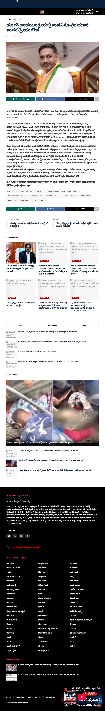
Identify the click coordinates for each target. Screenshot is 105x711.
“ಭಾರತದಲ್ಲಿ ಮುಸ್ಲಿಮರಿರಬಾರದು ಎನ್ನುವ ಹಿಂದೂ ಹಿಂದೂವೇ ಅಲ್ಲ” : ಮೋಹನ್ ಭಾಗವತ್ (51, 460)
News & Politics (13, 567)
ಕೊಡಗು (9, 624)
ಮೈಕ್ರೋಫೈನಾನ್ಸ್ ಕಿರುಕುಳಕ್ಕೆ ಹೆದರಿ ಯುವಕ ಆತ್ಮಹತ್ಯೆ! (20, 304)
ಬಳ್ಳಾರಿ (40, 611)
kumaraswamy (36, 196)
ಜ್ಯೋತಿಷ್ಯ (42, 572)
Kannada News (52, 191)
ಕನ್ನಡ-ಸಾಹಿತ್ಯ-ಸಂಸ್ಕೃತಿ (15, 611)
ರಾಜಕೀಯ (17, 19)
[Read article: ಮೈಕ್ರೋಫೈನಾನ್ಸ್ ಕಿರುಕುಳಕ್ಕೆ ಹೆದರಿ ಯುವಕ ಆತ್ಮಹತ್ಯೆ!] (21, 289)
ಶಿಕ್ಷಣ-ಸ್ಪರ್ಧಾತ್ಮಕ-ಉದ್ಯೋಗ (81, 620)
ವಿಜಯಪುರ (74, 598)
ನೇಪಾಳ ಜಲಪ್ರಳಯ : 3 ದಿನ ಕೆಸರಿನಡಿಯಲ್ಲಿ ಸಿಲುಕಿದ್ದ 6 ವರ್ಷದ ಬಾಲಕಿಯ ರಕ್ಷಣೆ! (39, 442)
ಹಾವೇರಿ (73, 637)
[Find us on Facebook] (8, 536)
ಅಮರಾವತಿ (11, 585)
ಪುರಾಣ (41, 607)
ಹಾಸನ (72, 641)
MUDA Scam (85, 196)
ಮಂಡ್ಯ (41, 646)
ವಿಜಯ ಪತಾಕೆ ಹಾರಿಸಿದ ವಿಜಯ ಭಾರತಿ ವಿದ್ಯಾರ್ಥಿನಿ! (37, 351)
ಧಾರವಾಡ (42, 602)
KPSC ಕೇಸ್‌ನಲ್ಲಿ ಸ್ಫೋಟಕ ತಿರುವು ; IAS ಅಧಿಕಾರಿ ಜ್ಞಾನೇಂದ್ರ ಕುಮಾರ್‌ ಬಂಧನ (20, 268)
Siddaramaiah (39, 200)
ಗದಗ (8, 641)
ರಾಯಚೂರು (75, 585)
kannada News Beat (71, 191)
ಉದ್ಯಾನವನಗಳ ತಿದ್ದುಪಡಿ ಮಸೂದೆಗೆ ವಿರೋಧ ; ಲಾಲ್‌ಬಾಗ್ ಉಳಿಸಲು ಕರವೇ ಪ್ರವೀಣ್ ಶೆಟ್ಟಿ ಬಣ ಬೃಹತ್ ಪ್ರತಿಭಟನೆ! (52, 270)
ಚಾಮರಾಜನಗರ (13, 646)
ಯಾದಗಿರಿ (74, 567)
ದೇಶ (40, 594)
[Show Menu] (7, 11)
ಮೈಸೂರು (11, 298)
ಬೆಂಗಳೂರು (12, 261)
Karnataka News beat (17, 196)
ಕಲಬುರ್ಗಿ (10, 615)
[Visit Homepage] (42, 11)
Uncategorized (13, 576)
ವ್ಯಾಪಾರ (73, 615)
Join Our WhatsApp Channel (25, 547)
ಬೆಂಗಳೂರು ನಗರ (45, 633)
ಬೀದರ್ (41, 620)
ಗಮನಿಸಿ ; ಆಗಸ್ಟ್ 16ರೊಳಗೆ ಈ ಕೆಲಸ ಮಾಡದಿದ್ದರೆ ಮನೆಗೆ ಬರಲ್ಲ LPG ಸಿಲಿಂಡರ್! (47, 332)
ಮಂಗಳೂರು (43, 641)
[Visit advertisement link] (52, 4)
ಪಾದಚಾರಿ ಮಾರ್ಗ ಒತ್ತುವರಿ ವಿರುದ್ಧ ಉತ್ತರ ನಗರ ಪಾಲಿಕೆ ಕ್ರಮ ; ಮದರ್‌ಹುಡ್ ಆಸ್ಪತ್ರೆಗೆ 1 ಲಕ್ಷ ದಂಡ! (52, 305)
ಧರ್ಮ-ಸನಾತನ (44, 598)
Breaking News (25, 191)
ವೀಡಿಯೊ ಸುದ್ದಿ (75, 611)
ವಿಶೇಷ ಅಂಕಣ (76, 607)
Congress (39, 191)
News (10, 200)
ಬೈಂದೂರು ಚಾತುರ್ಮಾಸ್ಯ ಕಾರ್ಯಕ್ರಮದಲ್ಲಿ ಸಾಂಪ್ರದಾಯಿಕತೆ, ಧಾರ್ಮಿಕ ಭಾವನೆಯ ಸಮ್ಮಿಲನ (82, 307)
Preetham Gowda (22, 200)
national (10, 563)
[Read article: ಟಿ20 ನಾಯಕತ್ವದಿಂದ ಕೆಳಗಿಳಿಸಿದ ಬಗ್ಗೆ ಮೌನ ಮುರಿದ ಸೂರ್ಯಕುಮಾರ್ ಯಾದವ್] (11, 453)
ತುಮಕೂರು (42, 581)
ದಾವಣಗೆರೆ (42, 589)
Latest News (50, 196)
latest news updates (68, 196)
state (8, 572)
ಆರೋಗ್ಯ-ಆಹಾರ (13, 589)
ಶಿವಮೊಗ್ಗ (73, 624)
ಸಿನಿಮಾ (73, 628)
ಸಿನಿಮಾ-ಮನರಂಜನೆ (78, 633)
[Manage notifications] (99, 705)
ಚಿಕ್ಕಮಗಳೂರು (44, 563)
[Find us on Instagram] (21, 536)
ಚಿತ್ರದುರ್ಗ (42, 567)
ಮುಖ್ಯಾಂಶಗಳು (44, 650)
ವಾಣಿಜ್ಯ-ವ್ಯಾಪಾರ (77, 589)
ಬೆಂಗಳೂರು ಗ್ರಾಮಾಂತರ (48, 628)
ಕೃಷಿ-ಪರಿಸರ (11, 620)
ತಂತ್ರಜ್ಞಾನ (42, 576)
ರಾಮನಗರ (74, 581)
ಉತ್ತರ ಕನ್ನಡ (11, 607)
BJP (14, 191)
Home (8, 19)
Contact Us (50, 697)
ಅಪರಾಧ (10, 581)
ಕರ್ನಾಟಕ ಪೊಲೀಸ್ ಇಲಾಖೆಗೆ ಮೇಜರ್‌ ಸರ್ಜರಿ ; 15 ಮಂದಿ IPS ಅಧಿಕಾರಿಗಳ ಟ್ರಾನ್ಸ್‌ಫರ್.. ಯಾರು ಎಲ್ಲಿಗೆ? (84, 270)
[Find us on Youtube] (27, 536)
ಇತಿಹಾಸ (10, 598)
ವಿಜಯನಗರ (75, 594)
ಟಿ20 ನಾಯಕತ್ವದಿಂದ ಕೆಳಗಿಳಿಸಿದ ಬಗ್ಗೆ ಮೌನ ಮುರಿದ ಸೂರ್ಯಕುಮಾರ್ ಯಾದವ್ (48, 450)
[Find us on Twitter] (15, 536)
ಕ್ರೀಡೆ (8, 637)
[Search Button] (97, 11)
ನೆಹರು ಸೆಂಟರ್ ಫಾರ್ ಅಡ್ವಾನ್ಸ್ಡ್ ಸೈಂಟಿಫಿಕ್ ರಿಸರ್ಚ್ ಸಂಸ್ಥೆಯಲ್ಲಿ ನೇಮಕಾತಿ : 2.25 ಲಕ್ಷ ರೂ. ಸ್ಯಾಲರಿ (54, 470)
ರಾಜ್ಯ (72, 576)
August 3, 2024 (12, 36)
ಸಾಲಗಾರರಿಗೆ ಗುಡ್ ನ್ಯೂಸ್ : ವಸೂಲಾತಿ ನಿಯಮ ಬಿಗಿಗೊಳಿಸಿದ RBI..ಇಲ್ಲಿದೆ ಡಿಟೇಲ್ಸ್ (48, 361)
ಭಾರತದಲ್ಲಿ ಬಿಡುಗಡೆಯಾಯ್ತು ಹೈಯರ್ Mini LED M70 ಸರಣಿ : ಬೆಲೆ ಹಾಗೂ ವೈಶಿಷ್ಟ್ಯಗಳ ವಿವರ (52, 341)
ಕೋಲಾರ (10, 633)
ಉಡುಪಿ (75, 298)
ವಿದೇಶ (72, 602)
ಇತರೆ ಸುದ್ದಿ (10, 594)
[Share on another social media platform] (96, 99)
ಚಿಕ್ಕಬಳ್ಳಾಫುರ (11, 650)
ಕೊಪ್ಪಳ (9, 628)
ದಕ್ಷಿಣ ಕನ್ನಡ (43, 585)
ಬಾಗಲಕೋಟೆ (43, 615)
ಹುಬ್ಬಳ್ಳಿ (72, 646)
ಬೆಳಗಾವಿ (41, 637)
